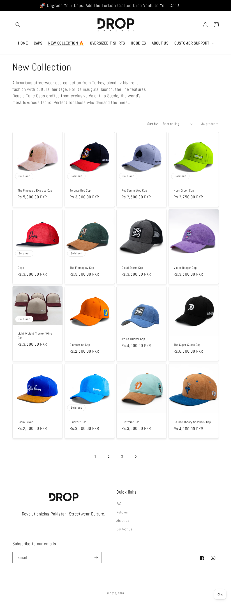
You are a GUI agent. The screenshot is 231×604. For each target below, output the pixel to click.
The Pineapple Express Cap (35, 190)
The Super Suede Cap (187, 345)
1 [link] (95, 456)
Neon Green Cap (184, 190)
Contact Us (124, 529)
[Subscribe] (96, 558)
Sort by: (152, 124)
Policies (122, 512)
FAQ (119, 503)
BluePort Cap (78, 422)
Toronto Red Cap (80, 190)
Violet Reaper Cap (185, 268)
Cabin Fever (25, 422)
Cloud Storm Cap (132, 268)
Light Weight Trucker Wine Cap (35, 336)
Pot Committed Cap (134, 190)
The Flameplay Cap (82, 268)
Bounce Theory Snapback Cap (192, 422)
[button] (17, 24)
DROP (121, 593)
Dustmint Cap (130, 422)
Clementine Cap (80, 345)
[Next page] (135, 456)
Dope (21, 268)
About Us (122, 520)
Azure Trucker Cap (133, 339)
